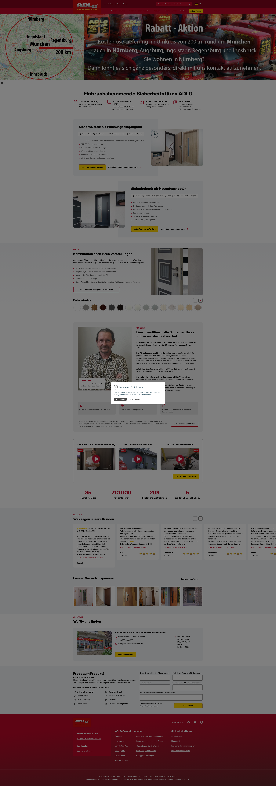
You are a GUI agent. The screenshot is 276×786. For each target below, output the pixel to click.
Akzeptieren (120, 399)
